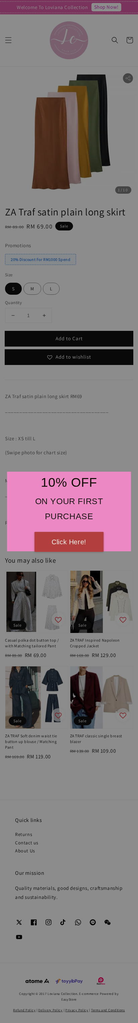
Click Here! (69, 542)
